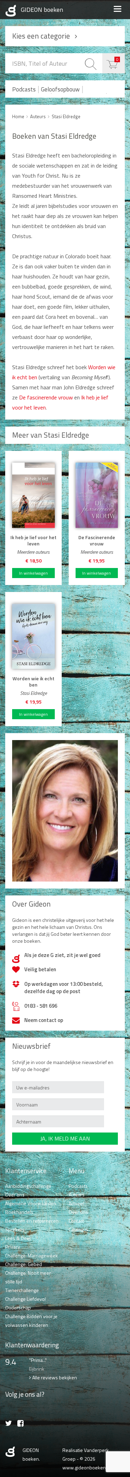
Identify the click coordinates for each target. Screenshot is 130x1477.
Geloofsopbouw (60, 89)
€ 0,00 (117, 59)
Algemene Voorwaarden (30, 1203)
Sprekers (15, 1229)
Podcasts (24, 89)
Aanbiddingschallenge (28, 1186)
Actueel (76, 1203)
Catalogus (78, 1229)
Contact (76, 1220)
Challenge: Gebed (23, 1264)
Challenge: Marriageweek (31, 1255)
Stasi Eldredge (66, 116)
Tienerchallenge (22, 1290)
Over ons (15, 1194)
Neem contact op (43, 1020)
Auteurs (38, 116)
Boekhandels (19, 1212)
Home (18, 116)
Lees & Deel (18, 1238)
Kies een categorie (41, 35)
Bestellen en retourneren (32, 1220)
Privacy (12, 1246)
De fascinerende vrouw (46, 397)
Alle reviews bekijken (54, 1377)
